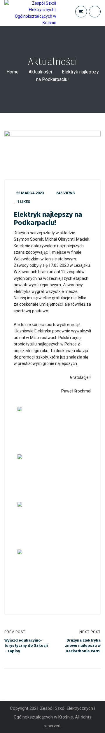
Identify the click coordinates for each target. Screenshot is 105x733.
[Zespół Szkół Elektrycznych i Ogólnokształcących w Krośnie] (30, 13)
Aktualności (40, 72)
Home (12, 72)
